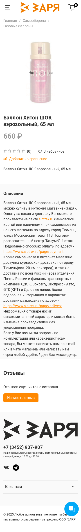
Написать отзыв (21, 398)
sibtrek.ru (46, 219)
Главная (10, 21)
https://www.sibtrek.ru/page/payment (33, 252)
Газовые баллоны (18, 26)
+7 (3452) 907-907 (23, 447)
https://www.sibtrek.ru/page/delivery (32, 306)
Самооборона (34, 21)
